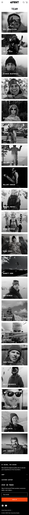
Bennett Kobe (8, 273)
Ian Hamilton (8, 162)
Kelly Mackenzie (9, 384)
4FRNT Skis (7, 513)
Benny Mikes (7, 251)
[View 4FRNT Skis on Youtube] (6, 505)
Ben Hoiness (7, 295)
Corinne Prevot (9, 207)
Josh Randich (8, 451)
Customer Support (7, 480)
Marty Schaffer (9, 96)
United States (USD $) (6, 510)
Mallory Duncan (9, 185)
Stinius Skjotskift (10, 74)
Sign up (14, 499)
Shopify (17, 513)
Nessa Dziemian (9, 229)
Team (14, 9)
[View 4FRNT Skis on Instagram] (2, 505)
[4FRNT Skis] (14, 2)
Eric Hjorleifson (10, 29)
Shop (2, 474)
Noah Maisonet (8, 118)
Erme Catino (7, 318)
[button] (23, 2)
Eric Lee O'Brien (10, 406)
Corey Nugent (8, 362)
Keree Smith (7, 429)
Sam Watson (7, 340)
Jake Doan (7, 140)
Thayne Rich (7, 51)
